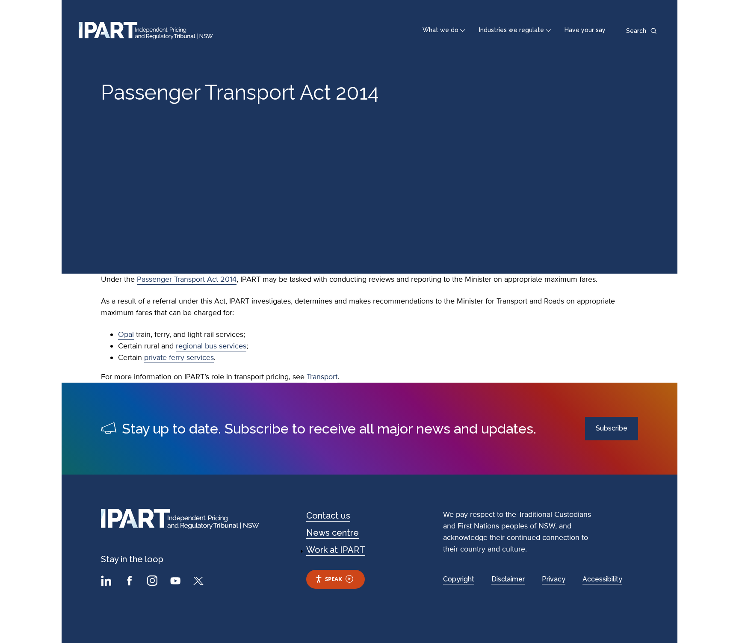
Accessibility (602, 579)
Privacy (553, 579)
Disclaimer (508, 579)
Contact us (328, 515)
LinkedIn (107, 581)
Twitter (199, 581)
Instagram (153, 581)
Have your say (585, 30)
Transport (322, 376)
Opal (126, 334)
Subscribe (611, 428)
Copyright (458, 579)
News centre (332, 533)
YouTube (176, 581)
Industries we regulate (511, 30)
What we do (440, 30)
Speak (333, 579)
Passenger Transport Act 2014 (186, 279)
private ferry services (179, 357)
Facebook (130, 581)
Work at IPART (335, 550)
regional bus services (211, 346)
